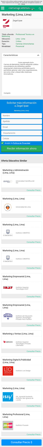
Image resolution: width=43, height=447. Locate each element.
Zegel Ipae (17, 21)
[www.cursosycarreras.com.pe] (22, 8)
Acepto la (17, 143)
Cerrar (23, 4)
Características (10, 55)
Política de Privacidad (21, 143)
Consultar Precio (33, 190)
